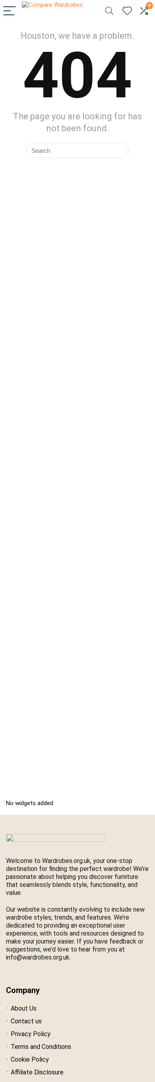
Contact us (26, 1021)
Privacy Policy (30, 1034)
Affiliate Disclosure (37, 1072)
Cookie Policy (30, 1059)
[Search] (109, 11)
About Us (24, 1008)
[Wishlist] (127, 11)
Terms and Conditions (41, 1046)
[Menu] (9, 11)
